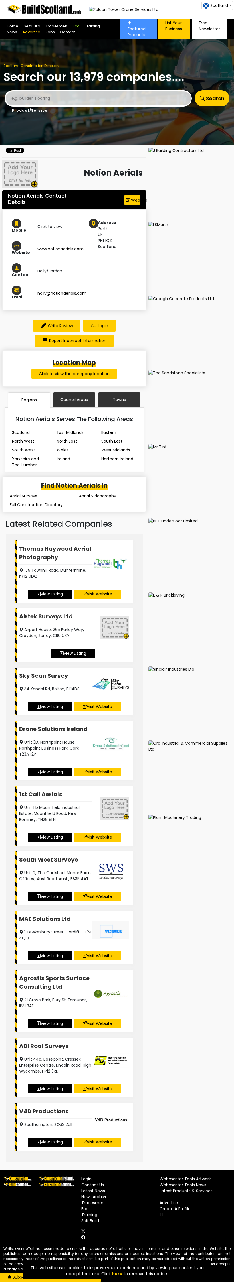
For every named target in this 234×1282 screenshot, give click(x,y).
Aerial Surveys (23, 496)
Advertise (31, 32)
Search (215, 98)
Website (135, 200)
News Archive (94, 1197)
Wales (63, 450)
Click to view (49, 226)
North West (23, 441)
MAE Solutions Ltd (45, 919)
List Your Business (173, 26)
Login (103, 326)
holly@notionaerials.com (61, 293)
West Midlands (115, 450)
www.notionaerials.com (60, 249)
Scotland (21, 432)
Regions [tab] (29, 400)
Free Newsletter (209, 26)
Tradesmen (56, 26)
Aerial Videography (97, 496)
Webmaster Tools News (183, 1185)
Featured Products (137, 32)
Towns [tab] (119, 399)
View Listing (52, 594)
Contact (67, 32)
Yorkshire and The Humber (25, 462)
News (12, 32)
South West (23, 450)
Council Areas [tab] (74, 399)
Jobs (50, 32)
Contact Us (92, 1185)
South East (111, 441)
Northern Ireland (117, 459)
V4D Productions (43, 1111)
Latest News (93, 1191)
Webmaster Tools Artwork (185, 1179)
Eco (76, 26)
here (117, 1274)
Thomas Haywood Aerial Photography (55, 553)
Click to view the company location (74, 374)
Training (92, 26)
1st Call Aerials (40, 794)
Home (12, 26)
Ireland (63, 459)
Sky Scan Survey (43, 676)
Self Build (32, 26)
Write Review (60, 326)
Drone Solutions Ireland (53, 729)
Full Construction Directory (36, 505)
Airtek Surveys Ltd (46, 616)
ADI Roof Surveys (44, 1046)
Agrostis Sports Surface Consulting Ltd (54, 982)
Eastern (108, 432)
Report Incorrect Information (77, 340)
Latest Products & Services (186, 1191)
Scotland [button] (219, 5)
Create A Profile (175, 1209)
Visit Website (99, 594)
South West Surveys (48, 860)
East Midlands (70, 432)
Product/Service (29, 110)
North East (67, 441)
